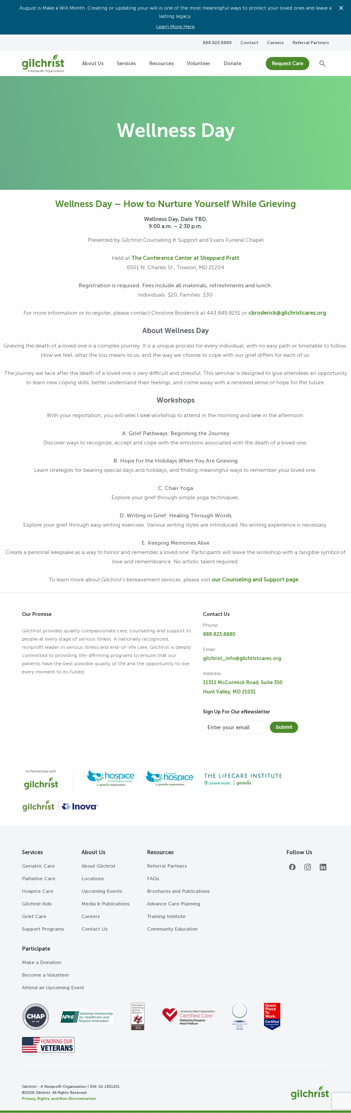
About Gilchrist (98, 866)
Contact (249, 42)
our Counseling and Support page (255, 579)
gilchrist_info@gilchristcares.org (242, 658)
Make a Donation (41, 962)
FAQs (153, 879)
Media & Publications (105, 904)
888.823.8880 (219, 634)
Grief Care (34, 916)
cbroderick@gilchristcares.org (287, 312)
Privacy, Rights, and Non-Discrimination (59, 1098)
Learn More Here (175, 27)
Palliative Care (38, 879)
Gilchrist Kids (37, 904)
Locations (92, 879)
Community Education (172, 929)
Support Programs (43, 929)
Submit (284, 727)
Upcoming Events (101, 891)
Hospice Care (37, 891)
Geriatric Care (38, 866)
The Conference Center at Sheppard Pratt (185, 258)
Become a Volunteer (45, 975)
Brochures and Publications (178, 891)
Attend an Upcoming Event (53, 988)
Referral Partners (311, 42)
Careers (275, 42)
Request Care (287, 64)
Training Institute (166, 916)
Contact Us (94, 929)
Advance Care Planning (173, 904)
